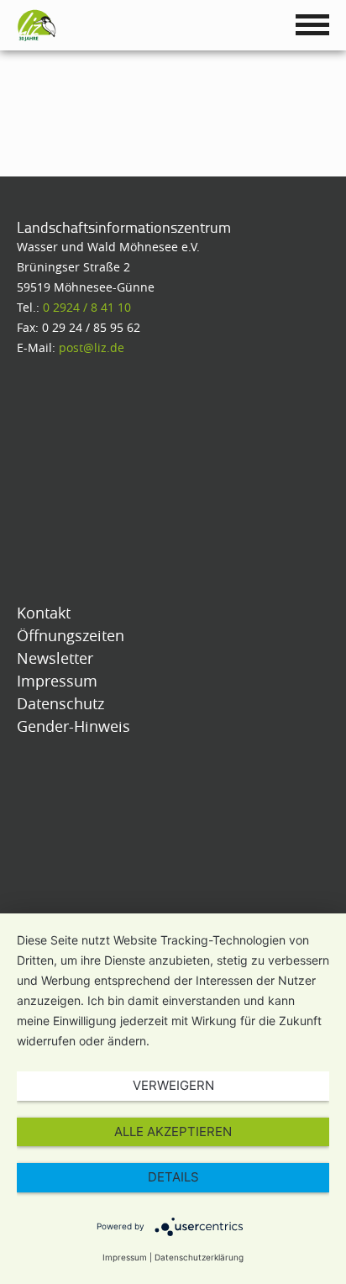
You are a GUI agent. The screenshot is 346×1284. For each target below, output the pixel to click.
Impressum (124, 1257)
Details (173, 1177)
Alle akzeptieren (173, 1131)
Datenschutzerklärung (199, 1257)
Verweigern (173, 1085)
